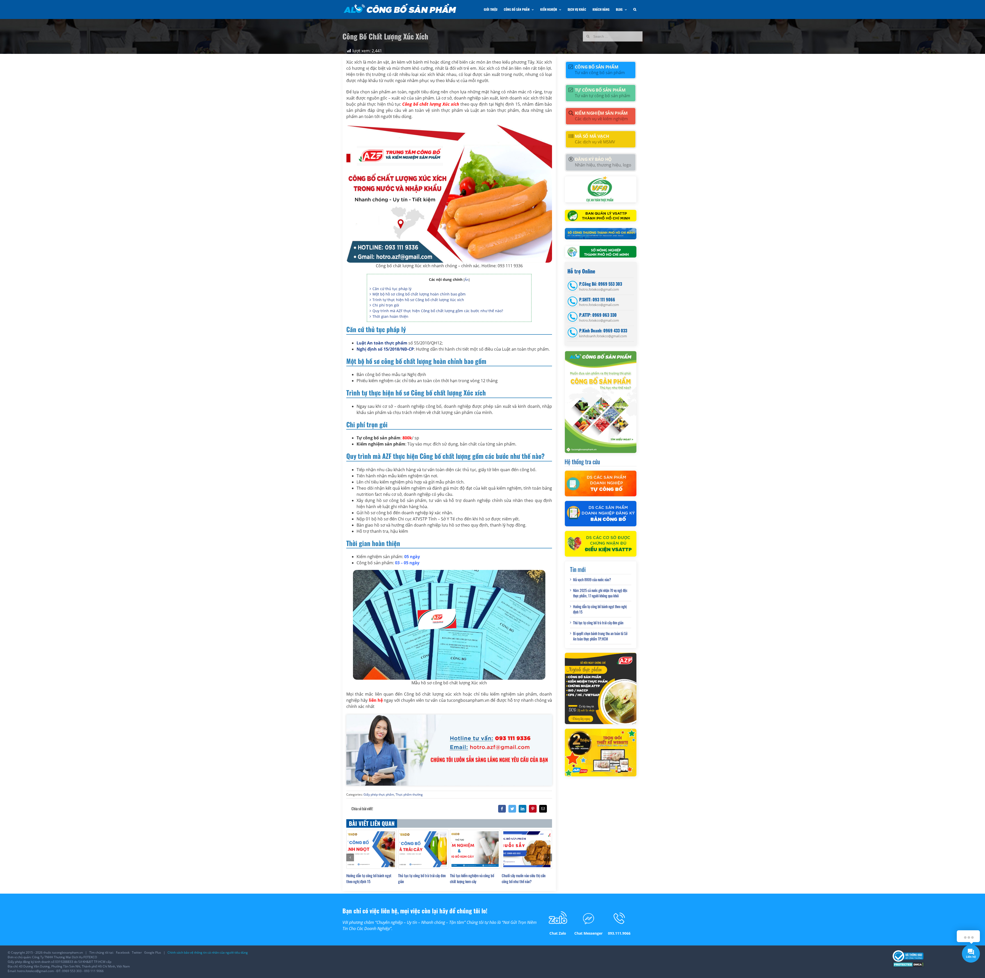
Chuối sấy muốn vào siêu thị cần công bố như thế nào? (524, 878)
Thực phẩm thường (409, 794)
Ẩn (467, 279)
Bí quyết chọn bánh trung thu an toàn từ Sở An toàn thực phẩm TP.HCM (600, 636)
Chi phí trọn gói (385, 305)
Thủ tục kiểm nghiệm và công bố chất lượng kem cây (472, 878)
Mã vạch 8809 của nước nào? (592, 579)
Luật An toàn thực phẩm (382, 343)
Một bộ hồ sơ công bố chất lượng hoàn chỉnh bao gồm (419, 294)
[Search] (634, 9)
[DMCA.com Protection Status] (908, 964)
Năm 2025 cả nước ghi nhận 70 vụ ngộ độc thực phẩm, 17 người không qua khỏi (600, 593)
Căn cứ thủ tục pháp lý (391, 288)
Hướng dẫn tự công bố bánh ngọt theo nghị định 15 (368, 878)
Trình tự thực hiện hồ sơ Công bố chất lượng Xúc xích (418, 299)
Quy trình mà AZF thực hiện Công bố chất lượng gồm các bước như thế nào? (437, 310)
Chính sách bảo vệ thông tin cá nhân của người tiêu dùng (208, 952)
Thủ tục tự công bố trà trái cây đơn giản (598, 622)
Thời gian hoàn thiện (390, 316)
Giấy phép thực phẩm (378, 794)
